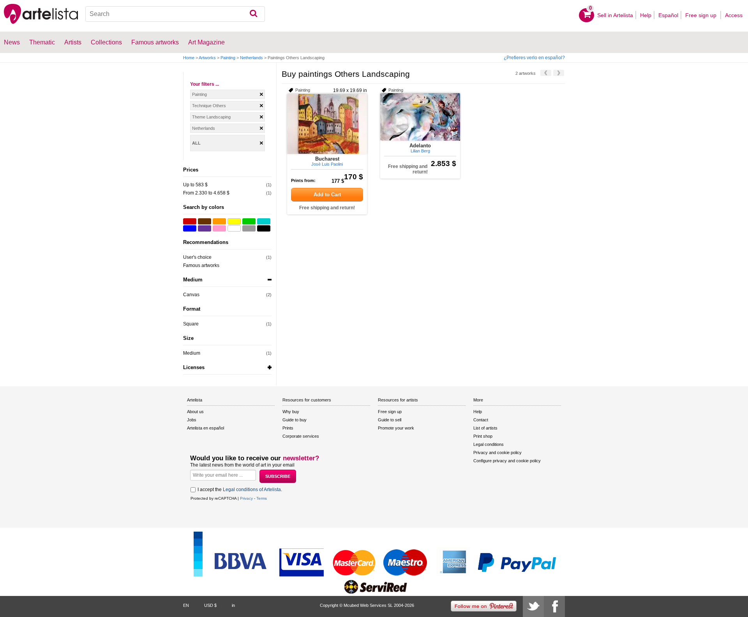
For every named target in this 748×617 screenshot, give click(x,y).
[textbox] (175, 14)
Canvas (191, 294)
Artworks (207, 57)
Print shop (482, 436)
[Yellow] (234, 221)
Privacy (246, 498)
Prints (287, 428)
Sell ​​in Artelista (615, 15)
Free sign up (701, 15)
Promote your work (396, 428)
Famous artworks (155, 42)
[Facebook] (554, 606)
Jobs (191, 419)
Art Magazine (206, 42)
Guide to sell (389, 419)
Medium (191, 353)
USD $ (210, 605)
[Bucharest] (327, 124)
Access (734, 15)
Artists (72, 42)
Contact (480, 419)
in (233, 605)
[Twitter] (533, 606)
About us (195, 411)
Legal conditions (488, 444)
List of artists (485, 428)
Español (668, 15)
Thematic (42, 42)
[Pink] (219, 228)
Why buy (290, 411)
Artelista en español (205, 428)
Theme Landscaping (211, 117)
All (196, 143)
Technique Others (209, 105)
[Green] (249, 221)
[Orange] (219, 221)
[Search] (253, 14)
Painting (228, 57)
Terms (261, 498)
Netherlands (251, 57)
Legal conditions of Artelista (252, 489)
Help (645, 15)
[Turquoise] (263, 221)
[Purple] (204, 228)
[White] (234, 228)
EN (186, 605)
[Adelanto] (420, 117)
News (12, 42)
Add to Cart (327, 195)
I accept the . (240, 489)
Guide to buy (294, 419)
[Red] (189, 221)
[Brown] (204, 221)
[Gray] (249, 228)
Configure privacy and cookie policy (507, 460)
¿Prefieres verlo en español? (534, 57)
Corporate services (300, 436)
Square (191, 324)
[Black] (263, 228)
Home (188, 57)
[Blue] (189, 228)
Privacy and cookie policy (497, 452)
